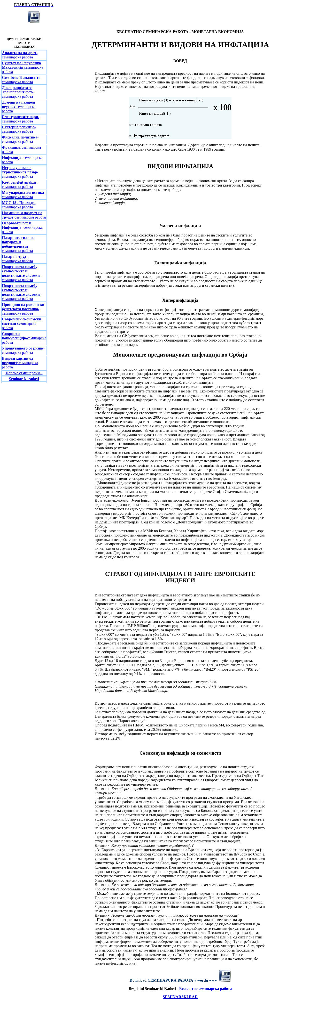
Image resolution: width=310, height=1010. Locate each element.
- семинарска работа (17, 92)
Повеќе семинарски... (24, 373)
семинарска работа (215, 988)
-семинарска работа (20, 55)
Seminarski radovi (24, 379)
